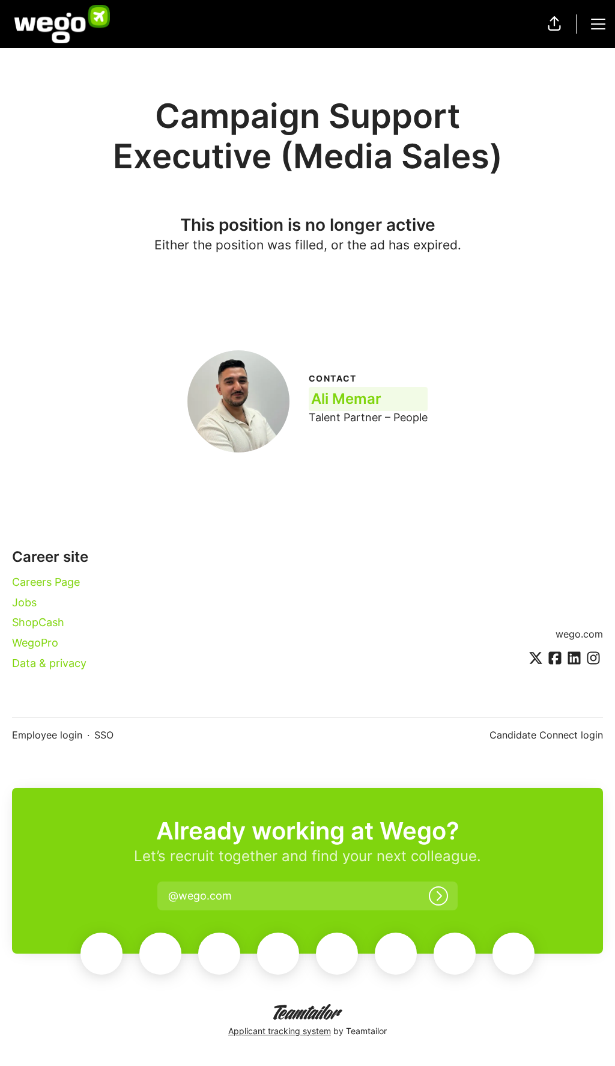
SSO (104, 735)
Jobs (24, 602)
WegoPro (35, 642)
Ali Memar (346, 398)
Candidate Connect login (546, 735)
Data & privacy (49, 663)
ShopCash (38, 622)
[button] (554, 24)
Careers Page (46, 582)
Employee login (47, 735)
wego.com (579, 634)
